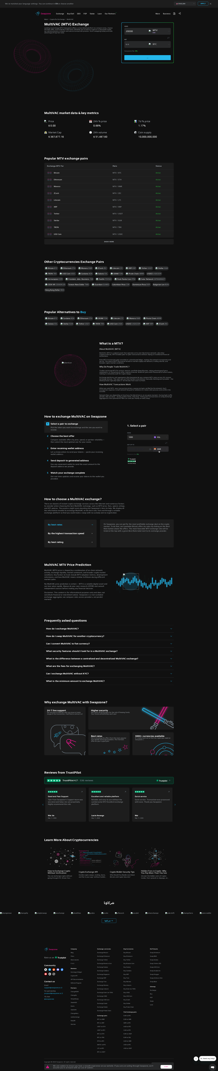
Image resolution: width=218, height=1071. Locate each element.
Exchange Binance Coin (104, 963)
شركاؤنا (107, 921)
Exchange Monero (102, 985)
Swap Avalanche (155, 970)
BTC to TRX (100, 1037)
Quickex (73, 1024)
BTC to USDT (101, 1052)
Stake (152, 1001)
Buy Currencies (128, 949)
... (147, 58)
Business (74, 968)
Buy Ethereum (128, 956)
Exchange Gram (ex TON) (105, 992)
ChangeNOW (75, 991)
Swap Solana (154, 960)
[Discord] (58, 969)
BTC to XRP (100, 1023)
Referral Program (76, 983)
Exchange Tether (102, 960)
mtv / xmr (117, 186)
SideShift (74, 1009)
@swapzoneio (49, 999)
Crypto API (74, 975)
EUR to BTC (127, 1015)
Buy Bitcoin (127, 952)
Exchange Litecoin (103, 989)
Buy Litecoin (127, 985)
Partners (74, 988)
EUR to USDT (128, 1033)
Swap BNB (153, 956)
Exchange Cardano (103, 970)
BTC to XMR (101, 1019)
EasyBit (73, 1020)
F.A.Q (72, 963)
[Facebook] (62, 969)
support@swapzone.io (52, 988)
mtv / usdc (118, 234)
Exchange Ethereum (103, 956)
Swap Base (153, 981)
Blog (72, 952)
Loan (151, 1004)
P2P (151, 997)
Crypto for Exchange (57, 19)
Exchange (153, 990)
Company (74, 949)
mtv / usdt (118, 214)
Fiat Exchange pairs (130, 1012)
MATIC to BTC (101, 1044)
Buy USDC (127, 992)
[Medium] (49, 974)
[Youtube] (45, 974)
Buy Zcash (127, 999)
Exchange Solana (102, 967)
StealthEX (74, 1002)
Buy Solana (127, 967)
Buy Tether (127, 960)
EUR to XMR (127, 1019)
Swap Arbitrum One (156, 978)
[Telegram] (49, 969)
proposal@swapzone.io (52, 993)
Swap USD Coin (155, 967)
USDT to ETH (101, 1026)
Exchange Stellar (102, 1007)
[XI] (45, 969)
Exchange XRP (101, 978)
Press (72, 956)
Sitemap (152, 986)
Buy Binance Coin (129, 963)
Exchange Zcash (102, 1003)
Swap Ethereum (155, 952)
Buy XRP (126, 974)
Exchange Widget (76, 972)
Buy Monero (127, 981)
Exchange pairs (102, 1015)
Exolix (72, 1006)
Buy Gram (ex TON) (129, 989)
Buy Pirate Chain (129, 1007)
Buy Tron (126, 978)
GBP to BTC (127, 1023)
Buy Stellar (127, 1003)
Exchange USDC (102, 996)
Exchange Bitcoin (102, 952)
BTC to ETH (100, 1033)
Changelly (74, 995)
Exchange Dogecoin (103, 974)
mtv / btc (117, 173)
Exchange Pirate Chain (104, 1010)
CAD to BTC (127, 1030)
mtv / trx (117, 227)
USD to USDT (128, 1048)
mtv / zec (117, 193)
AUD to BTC (127, 1026)
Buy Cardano (127, 970)
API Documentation (77, 979)
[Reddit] (53, 969)
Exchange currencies (104, 949)
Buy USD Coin (128, 996)
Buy (83, 312)
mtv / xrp (117, 207)
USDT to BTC (101, 1030)
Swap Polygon (154, 974)
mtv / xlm (117, 220)
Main (46, 19)
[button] (179, 13)
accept (166, 1066)
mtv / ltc (117, 200)
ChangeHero (74, 1013)
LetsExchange (75, 1017)
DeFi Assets (154, 949)
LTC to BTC (100, 1048)
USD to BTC (127, 1044)
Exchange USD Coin (103, 999)
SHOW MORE (109, 242)
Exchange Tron (102, 981)
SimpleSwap (75, 999)
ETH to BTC (100, 1041)
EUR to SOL (127, 1037)
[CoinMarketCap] (53, 974)
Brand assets (75, 960)
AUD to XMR (127, 1041)
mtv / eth (117, 180)
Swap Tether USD (155, 963)
